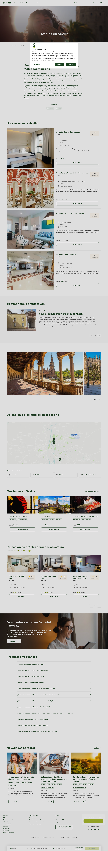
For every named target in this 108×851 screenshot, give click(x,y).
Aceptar (71, 64)
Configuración (37, 64)
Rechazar (59, 64)
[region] (54, 55)
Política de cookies (50, 60)
